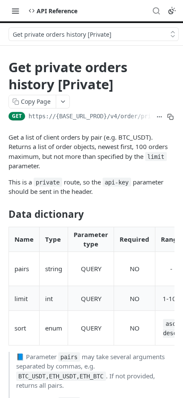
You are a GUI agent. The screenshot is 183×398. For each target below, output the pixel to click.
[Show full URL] (159, 117)
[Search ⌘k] (156, 11)
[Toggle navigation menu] (15, 11)
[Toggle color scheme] (172, 11)
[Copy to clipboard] (170, 117)
